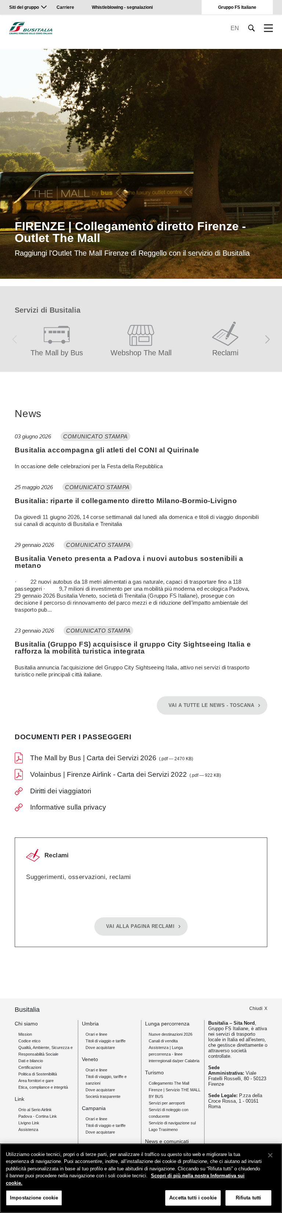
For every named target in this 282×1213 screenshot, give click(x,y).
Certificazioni (29, 1067)
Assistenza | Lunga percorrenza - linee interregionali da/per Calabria (174, 1054)
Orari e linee (96, 1034)
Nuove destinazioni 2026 (170, 1034)
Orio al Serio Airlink (35, 1109)
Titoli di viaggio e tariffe (106, 1041)
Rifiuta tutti (248, 1197)
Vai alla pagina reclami (140, 926)
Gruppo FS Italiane (237, 7)
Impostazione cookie (34, 1197)
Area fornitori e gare (36, 1080)
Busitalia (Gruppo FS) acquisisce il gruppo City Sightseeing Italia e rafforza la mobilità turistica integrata (133, 648)
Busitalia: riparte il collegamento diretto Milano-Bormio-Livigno (126, 500)
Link (19, 1099)
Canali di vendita (163, 1041)
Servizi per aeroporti (167, 1103)
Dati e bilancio (30, 1061)
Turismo (154, 1072)
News (28, 414)
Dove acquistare (100, 1047)
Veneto (90, 1059)
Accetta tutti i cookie (193, 1197)
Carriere (65, 7)
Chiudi (256, 1008)
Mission (25, 1034)
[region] (141, 1178)
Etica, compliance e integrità (43, 1087)
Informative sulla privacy (68, 807)
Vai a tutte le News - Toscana (211, 705)
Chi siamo (26, 1024)
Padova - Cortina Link (37, 1116)
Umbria (90, 1024)
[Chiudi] (270, 1155)
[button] (267, 339)
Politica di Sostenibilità (37, 1074)
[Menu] (268, 28)
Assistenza (28, 1129)
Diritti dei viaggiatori (60, 791)
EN (235, 28)
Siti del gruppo (24, 7)
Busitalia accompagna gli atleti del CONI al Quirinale (107, 450)
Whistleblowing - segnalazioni (122, 7)
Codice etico (29, 1041)
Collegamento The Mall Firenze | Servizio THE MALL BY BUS (174, 1090)
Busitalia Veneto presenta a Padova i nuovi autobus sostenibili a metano (129, 562)
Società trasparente (103, 1096)
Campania (94, 1108)
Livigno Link (28, 1123)
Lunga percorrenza (167, 1024)
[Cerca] (251, 28)
